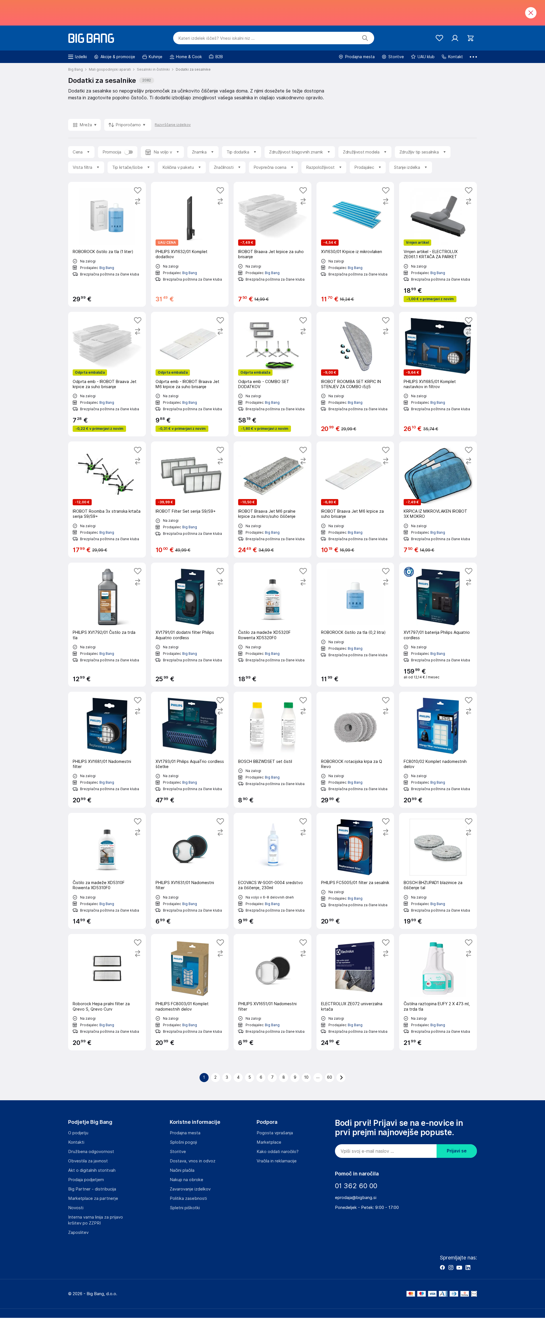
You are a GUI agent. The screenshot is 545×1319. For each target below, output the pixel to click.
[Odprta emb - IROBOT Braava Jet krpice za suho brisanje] (107, 374)
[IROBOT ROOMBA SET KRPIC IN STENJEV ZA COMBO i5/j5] (355, 374)
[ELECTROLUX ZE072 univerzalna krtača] (355, 992)
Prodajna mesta (185, 1132)
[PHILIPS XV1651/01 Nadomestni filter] (272, 992)
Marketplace (269, 1142)
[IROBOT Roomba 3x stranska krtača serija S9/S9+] (107, 499)
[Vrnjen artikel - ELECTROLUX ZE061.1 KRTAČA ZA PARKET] (438, 244)
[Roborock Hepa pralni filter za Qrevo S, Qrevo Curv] (107, 992)
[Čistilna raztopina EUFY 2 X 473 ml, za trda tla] (438, 992)
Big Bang (106, 268)
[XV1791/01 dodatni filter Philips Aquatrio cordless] (190, 624)
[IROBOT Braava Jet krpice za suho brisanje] (272, 244)
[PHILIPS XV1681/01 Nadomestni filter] (107, 749)
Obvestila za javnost (88, 1161)
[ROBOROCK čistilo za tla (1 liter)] (107, 244)
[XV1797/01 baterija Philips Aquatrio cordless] (438, 624)
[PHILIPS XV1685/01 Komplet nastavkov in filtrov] (438, 374)
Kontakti (76, 1142)
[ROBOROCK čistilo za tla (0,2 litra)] (355, 624)
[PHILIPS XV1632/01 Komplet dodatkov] (190, 244)
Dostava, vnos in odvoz (192, 1161)
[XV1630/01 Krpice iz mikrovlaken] (355, 244)
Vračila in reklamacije (277, 1161)
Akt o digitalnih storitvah (92, 1170)
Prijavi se (457, 1151)
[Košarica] (470, 38)
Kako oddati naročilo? (278, 1151)
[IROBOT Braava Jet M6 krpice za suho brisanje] (355, 499)
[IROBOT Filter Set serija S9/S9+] (190, 499)
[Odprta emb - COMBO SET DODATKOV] (272, 374)
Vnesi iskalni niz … (216, 38)
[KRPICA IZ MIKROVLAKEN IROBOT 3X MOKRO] (438, 499)
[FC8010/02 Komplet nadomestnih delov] (438, 749)
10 (306, 1077)
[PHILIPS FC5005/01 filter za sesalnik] (355, 871)
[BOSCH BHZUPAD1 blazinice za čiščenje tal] (438, 871)
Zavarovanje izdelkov (190, 1189)
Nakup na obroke (186, 1179)
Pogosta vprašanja (275, 1132)
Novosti (75, 1207)
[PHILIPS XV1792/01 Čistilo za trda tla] (107, 624)
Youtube (459, 1267)
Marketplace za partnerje (93, 1198)
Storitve (178, 1151)
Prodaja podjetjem (86, 1179)
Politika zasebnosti (188, 1198)
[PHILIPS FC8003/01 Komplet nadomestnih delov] (190, 992)
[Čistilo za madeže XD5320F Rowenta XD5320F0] (272, 624)
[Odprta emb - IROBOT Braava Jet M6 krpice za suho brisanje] (190, 374)
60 (329, 1077)
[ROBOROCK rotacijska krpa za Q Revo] (355, 749)
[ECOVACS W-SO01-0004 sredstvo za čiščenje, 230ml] (272, 871)
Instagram (450, 1267)
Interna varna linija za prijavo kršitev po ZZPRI (95, 1220)
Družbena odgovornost (91, 1151)
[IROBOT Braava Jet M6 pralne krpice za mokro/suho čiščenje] (272, 499)
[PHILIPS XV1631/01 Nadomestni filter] (190, 871)
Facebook (442, 1267)
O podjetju (78, 1132)
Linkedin (467, 1267)
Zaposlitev (78, 1232)
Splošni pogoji (183, 1142)
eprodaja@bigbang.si (355, 1197)
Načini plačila (182, 1170)
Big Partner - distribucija (92, 1189)
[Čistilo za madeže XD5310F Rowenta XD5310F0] (107, 871)
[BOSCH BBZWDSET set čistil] (272, 749)
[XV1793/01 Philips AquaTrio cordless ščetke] (190, 749)
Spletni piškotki (185, 1207)
